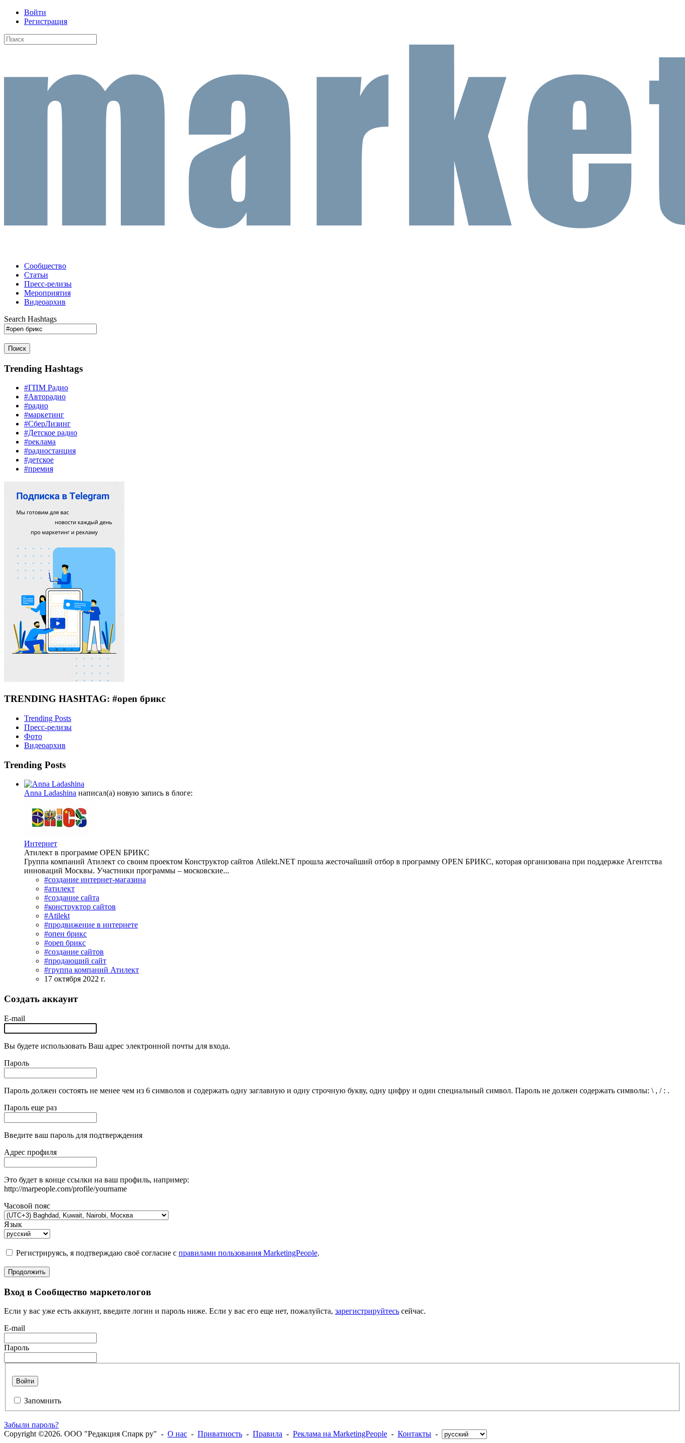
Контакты (414, 1433)
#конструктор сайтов (80, 906)
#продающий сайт (75, 960)
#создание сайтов (74, 951)
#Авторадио (45, 396)
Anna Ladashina (50, 793)
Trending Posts (47, 718)
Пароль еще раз (30, 1107)
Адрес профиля (30, 1152)
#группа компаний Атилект (91, 970)
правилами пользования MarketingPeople (248, 1253)
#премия (38, 468)
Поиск (17, 348)
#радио (36, 405)
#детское (39, 459)
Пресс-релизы (48, 727)
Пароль (16, 1063)
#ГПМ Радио (46, 387)
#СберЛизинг (47, 423)
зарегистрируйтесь (367, 1311)
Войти (35, 12)
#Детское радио (50, 432)
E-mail (14, 1018)
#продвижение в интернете (91, 924)
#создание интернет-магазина (95, 879)
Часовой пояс (27, 1205)
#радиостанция (50, 450)
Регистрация (45, 21)
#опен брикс (65, 933)
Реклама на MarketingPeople (340, 1433)
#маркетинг (44, 414)
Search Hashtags (30, 319)
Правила (267, 1433)
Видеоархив (45, 745)
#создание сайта (71, 897)
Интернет (40, 843)
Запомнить (42, 1400)
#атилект (59, 888)
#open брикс (65, 942)
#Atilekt (57, 915)
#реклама (40, 441)
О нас (177, 1433)
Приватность (220, 1433)
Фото (33, 736)
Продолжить (27, 1272)
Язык (13, 1224)
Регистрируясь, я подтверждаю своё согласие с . (167, 1253)
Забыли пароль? (31, 1424)
